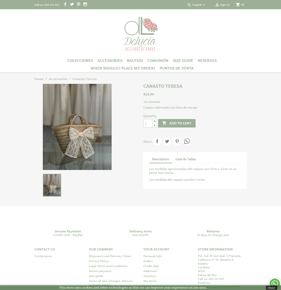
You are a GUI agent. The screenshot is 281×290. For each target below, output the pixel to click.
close (271, 287)
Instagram (85, 4)
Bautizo (135, 60)
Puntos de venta (177, 68)
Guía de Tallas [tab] (185, 159)
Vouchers (149, 276)
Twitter (72, 4)
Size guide (183, 60)
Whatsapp (187, 141)
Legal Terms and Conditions (108, 266)
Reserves (207, 60)
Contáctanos (43, 256)
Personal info (152, 256)
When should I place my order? (122, 68)
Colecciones (80, 60)
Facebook (65, 4)
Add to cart (177, 123)
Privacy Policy (99, 261)
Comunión (158, 60)
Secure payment (100, 271)
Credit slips (151, 266)
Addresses (150, 271)
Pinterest (78, 4)
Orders (148, 261)
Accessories (109, 60)
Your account (156, 249)
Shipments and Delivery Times (110, 256)
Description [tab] (160, 159)
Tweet (167, 141)
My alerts (149, 281)
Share (157, 141)
